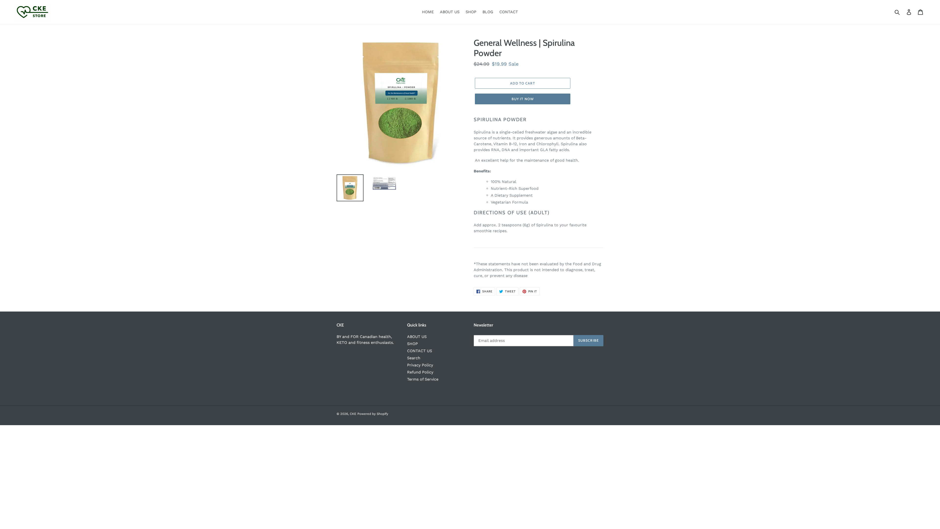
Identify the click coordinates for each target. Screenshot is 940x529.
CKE (353, 414)
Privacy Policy (420, 365)
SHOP (412, 343)
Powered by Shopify (372, 414)
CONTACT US (419, 351)
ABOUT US (417, 336)
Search (413, 358)
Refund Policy (420, 372)
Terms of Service (422, 379)
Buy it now (523, 99)
